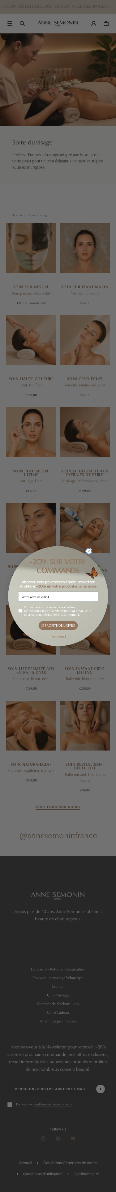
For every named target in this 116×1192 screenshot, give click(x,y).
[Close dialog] (88, 551)
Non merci (58, 636)
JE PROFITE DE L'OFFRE (58, 625)
